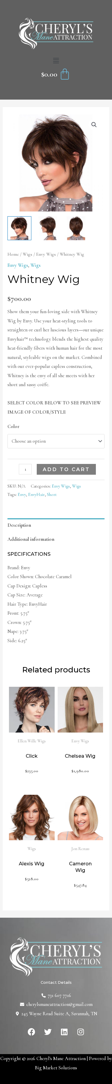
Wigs (27, 254)
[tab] (55, 525)
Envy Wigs (46, 254)
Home (13, 254)
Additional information (30, 539)
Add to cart (66, 469)
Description (19, 525)
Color (13, 427)
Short (52, 494)
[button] (56, 61)
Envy (22, 494)
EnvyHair (36, 494)
